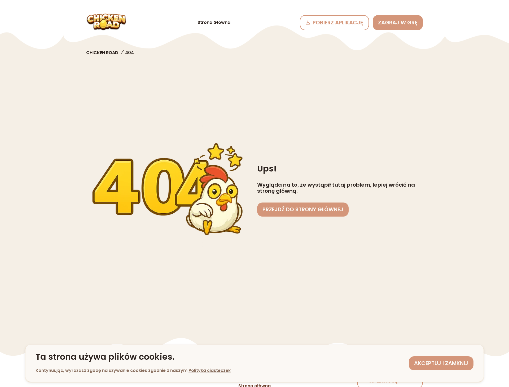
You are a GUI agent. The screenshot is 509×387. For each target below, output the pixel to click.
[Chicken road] (106, 22)
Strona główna (214, 22)
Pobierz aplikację (338, 22)
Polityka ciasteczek (209, 370)
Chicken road (102, 53)
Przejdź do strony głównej (302, 209)
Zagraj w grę (398, 22)
